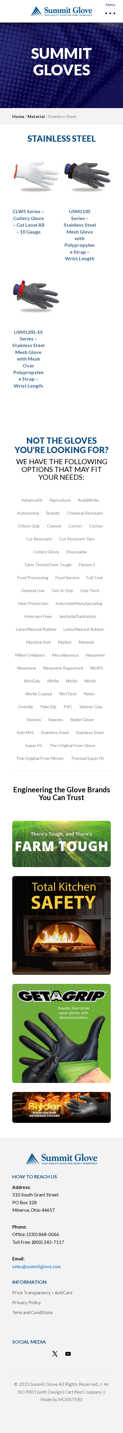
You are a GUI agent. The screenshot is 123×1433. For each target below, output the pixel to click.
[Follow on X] (55, 1353)
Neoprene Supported (63, 667)
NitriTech (68, 693)
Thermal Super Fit (87, 758)
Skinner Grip (90, 706)
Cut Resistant (39, 538)
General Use (32, 590)
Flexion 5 (87, 564)
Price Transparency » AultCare (42, 1292)
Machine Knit (38, 642)
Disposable (76, 551)
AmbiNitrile (88, 500)
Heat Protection (33, 603)
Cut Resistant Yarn (77, 538)
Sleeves (34, 719)
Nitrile (53, 680)
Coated (54, 525)
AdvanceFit (31, 500)
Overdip (25, 706)
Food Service (67, 577)
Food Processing (32, 577)
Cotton (75, 525)
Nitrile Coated (39, 693)
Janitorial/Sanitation (77, 616)
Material (36, 116)
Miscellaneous (65, 655)
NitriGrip (32, 680)
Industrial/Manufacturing (79, 603)
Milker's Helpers (30, 655)
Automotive (28, 512)
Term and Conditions (32, 1312)
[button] (109, 11)
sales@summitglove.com (36, 1266)
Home (18, 116)
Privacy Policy (26, 1302)
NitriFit (96, 667)
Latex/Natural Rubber (36, 629)
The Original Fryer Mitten (40, 758)
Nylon (89, 693)
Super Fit (33, 745)
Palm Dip (48, 706)
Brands (53, 512)
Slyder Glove (82, 719)
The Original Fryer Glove (72, 745)
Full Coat (95, 577)
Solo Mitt (25, 732)
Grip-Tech (89, 590)
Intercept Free (38, 616)
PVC (68, 706)
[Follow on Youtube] (68, 1353)
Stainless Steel (55, 732)
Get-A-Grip (62, 590)
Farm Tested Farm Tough (48, 564)
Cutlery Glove (46, 551)
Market (65, 642)
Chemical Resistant (85, 512)
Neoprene (95, 655)
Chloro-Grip (29, 525)
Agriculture (60, 500)
